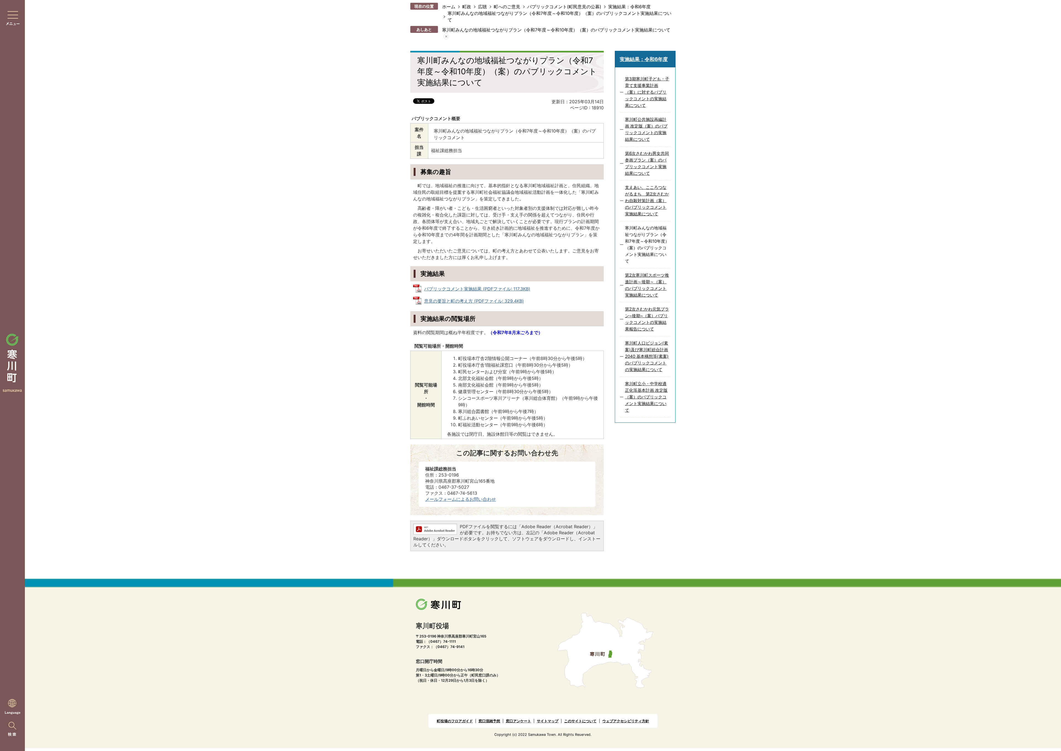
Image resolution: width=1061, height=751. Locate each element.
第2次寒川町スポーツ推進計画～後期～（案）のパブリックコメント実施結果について (647, 285)
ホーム (448, 6)
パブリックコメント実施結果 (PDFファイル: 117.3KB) (477, 289)
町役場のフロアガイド (455, 721)
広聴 (482, 6)
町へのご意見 (507, 6)
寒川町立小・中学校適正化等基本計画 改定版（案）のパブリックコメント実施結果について (646, 397)
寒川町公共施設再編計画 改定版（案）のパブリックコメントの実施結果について (646, 129)
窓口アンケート (518, 721)
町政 (466, 6)
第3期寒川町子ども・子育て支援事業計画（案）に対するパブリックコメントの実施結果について (647, 92)
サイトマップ (547, 721)
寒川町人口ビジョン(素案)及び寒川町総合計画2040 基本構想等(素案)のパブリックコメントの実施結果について (647, 356)
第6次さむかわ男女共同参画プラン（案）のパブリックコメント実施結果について (647, 163)
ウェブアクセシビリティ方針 (625, 721)
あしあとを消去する (446, 36)
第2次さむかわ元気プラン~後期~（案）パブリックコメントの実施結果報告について (647, 319)
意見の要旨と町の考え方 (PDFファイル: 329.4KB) (474, 301)
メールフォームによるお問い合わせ (460, 499)
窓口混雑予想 (489, 721)
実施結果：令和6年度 (629, 6)
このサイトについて (580, 721)
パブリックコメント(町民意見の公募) (564, 6)
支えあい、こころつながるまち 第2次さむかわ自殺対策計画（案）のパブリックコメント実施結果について (647, 200)
